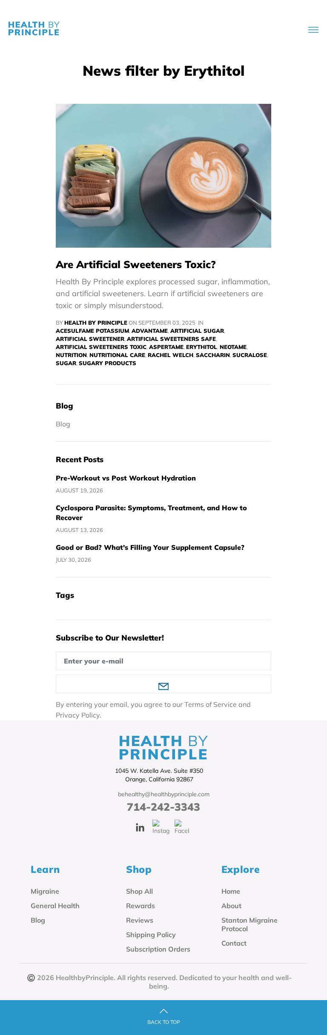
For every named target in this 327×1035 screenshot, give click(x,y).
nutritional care (117, 355)
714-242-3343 (163, 807)
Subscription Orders (158, 949)
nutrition (71, 355)
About (231, 905)
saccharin (213, 355)
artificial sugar (197, 330)
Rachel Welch (170, 355)
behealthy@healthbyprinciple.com (163, 794)
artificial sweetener (90, 338)
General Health (55, 905)
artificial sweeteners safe (171, 338)
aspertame (166, 346)
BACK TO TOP (163, 1022)
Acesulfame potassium (92, 330)
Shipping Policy (151, 934)
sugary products (107, 363)
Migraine (45, 891)
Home (230, 891)
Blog (63, 424)
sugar (66, 363)
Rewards (140, 905)
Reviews (139, 920)
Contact (234, 943)
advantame (150, 330)
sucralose (249, 355)
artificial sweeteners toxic (101, 346)
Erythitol (201, 346)
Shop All (139, 891)
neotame (233, 346)
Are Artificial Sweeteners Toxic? (136, 264)
